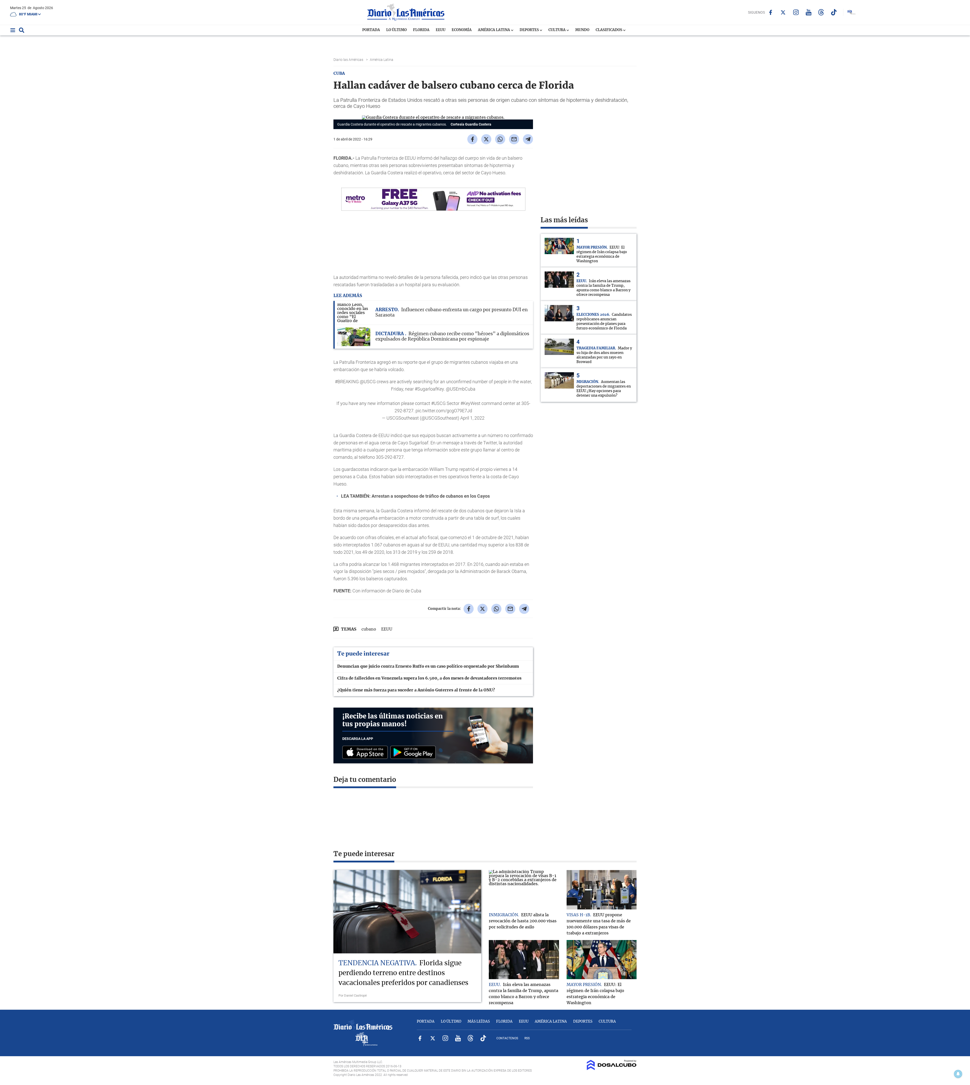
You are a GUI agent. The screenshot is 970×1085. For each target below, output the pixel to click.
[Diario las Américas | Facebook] (770, 12)
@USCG (368, 381)
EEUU (440, 30)
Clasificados (609, 30)
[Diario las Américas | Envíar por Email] (514, 139)
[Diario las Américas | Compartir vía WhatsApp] (500, 139)
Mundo (582, 30)
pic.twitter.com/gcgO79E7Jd (444, 410)
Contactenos (507, 1038)
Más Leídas (479, 1021)
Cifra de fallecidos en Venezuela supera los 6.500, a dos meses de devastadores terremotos (429, 678)
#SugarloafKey (429, 389)
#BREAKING (347, 381)
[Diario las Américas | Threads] (821, 12)
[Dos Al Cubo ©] (612, 1069)
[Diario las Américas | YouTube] (808, 12)
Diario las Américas (348, 60)
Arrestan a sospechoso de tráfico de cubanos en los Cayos (431, 496)
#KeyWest (470, 403)
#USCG (438, 403)
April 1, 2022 (472, 418)
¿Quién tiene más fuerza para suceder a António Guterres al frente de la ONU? (416, 690)
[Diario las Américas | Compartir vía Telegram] (528, 139)
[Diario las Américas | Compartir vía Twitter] (486, 139)
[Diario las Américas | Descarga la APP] (366, 753)
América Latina (494, 30)
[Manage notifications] (958, 1074)
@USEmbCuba (460, 389)
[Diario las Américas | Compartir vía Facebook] (472, 139)
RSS (527, 1038)
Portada (371, 30)
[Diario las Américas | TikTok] (834, 12)
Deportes (530, 30)
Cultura (557, 30)
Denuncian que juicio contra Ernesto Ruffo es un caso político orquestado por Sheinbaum (428, 666)
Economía (462, 30)
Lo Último (396, 30)
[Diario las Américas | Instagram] (796, 12)
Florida (421, 30)
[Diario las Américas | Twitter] (783, 12)
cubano (368, 629)
